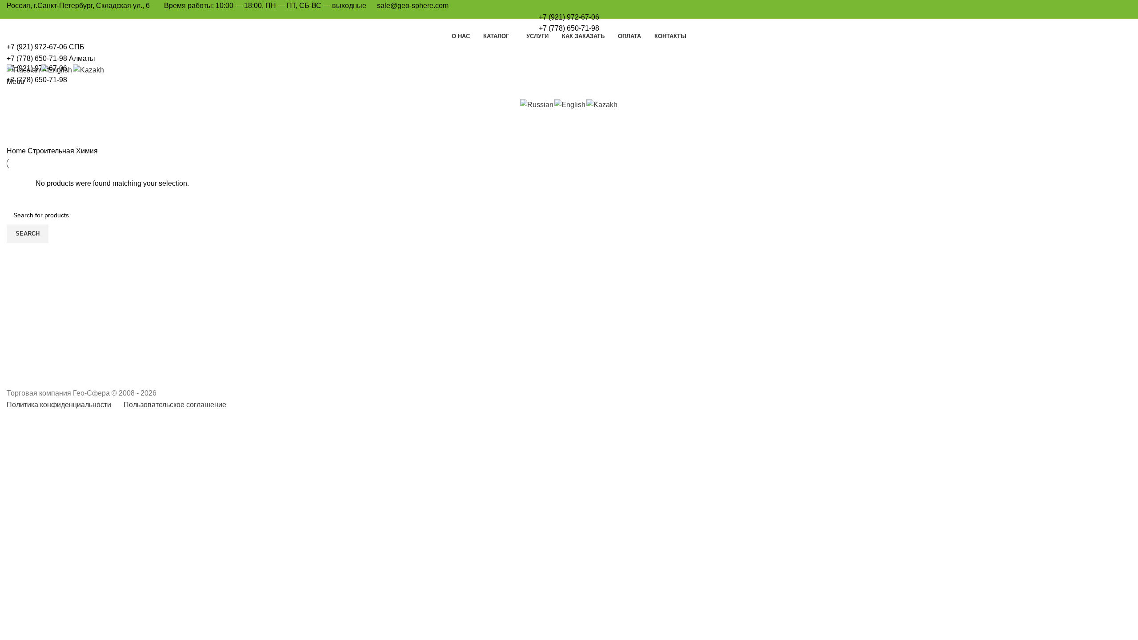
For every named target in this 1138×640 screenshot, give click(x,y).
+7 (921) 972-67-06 (569, 17)
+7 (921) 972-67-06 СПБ (45, 47)
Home (17, 151)
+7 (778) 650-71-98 (569, 28)
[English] (57, 69)
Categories (32, 140)
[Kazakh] (89, 69)
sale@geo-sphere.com (413, 5)
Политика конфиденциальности (59, 404)
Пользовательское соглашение (175, 404)
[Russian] (24, 69)
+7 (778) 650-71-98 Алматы (51, 58)
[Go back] (18, 96)
